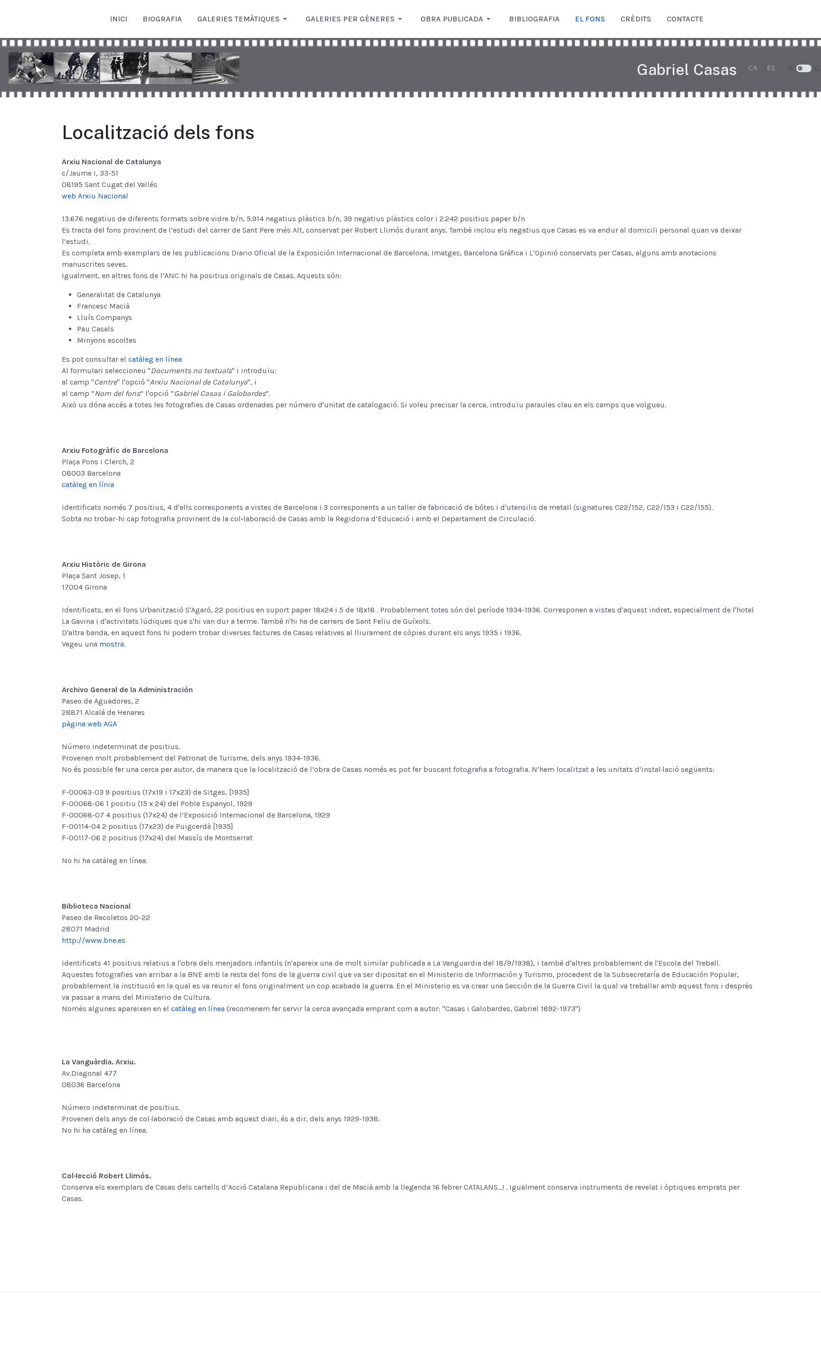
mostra (111, 643)
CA (752, 67)
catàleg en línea (155, 359)
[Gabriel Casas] (124, 68)
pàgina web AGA (89, 723)
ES (771, 67)
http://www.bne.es (93, 940)
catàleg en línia (88, 484)
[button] (244, 19)
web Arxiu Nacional (95, 195)
